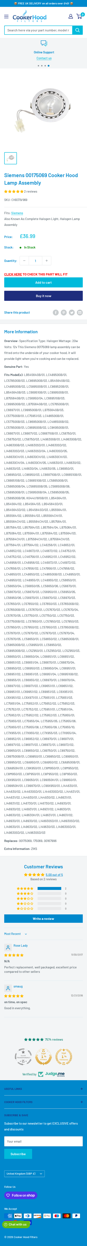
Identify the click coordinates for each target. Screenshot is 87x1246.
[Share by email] (80, 312)
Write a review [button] (43, 918)
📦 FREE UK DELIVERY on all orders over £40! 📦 (43, 3)
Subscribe (18, 1154)
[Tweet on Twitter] (72, 312)
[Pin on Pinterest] (64, 312)
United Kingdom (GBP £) (21, 1173)
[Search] (77, 30)
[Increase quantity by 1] (46, 260)
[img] (13, 955)
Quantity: (10, 261)
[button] (14, 191)
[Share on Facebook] (56, 312)
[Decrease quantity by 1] (24, 260)
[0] (79, 16)
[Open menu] (6, 16)
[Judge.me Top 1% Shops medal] (43, 1056)
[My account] (71, 16)
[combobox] (38, 30)
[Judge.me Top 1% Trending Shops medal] (63, 1056)
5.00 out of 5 (54, 875)
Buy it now (43, 296)
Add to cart (43, 282)
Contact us (43, 58)
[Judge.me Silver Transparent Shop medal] (23, 1056)
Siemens (17, 213)
